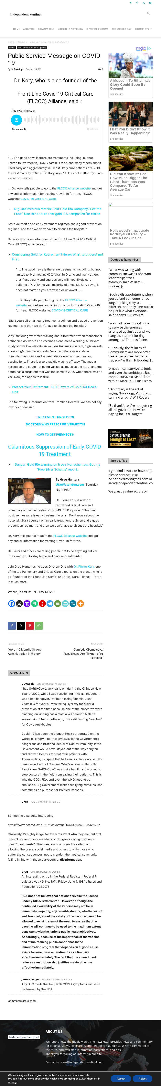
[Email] (57, 603)
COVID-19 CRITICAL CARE (38, 199)
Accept (121, 1079)
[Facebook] (131, 2)
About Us (28, 28)
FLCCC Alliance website (74, 188)
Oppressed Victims (97, 28)
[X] (144, 2)
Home (16, 28)
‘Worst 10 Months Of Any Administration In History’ (24, 651)
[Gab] (34, 603)
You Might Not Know (70, 28)
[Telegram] (50, 603)
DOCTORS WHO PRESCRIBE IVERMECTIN (55, 424)
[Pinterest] (137, 2)
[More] (80, 603)
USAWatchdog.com (70, 484)
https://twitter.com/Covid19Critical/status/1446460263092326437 (54, 825)
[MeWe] (73, 603)
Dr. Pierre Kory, (84, 566)
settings (12, 1082)
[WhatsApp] (39, 626)
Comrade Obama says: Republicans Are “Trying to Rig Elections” (83, 654)
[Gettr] (42, 603)
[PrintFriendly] (65, 603)
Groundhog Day (121, 28)
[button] (148, 13)
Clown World (46, 28)
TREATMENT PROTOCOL (55, 417)
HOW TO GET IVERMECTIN (55, 434)
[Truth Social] (27, 603)
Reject (142, 1079)
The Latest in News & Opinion (32, 47)
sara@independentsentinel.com (82, 1062)
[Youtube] (150, 2)
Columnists (142, 28)
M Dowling (16, 69)
